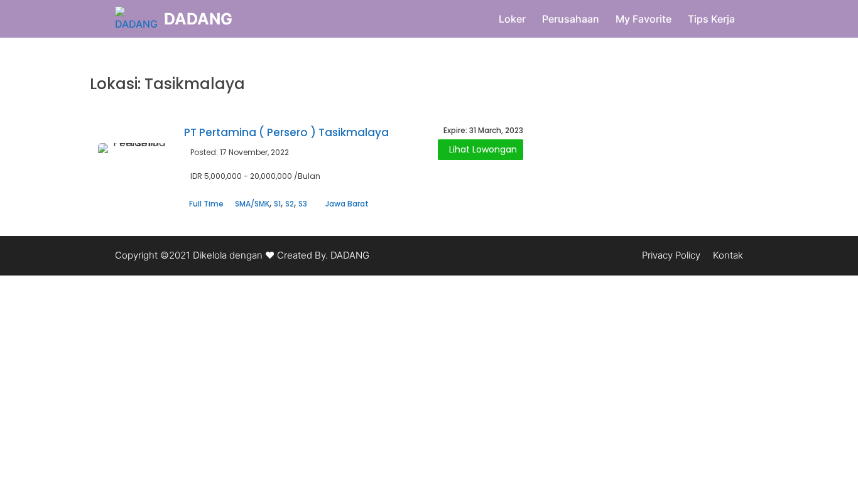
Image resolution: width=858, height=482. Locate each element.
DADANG (198, 18)
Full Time (206, 203)
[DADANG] (136, 19)
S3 (302, 203)
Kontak (728, 255)
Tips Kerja (711, 19)
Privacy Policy (671, 255)
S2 (289, 203)
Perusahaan (570, 19)
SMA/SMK (252, 203)
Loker (512, 19)
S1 (277, 203)
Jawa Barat (347, 203)
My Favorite (643, 19)
